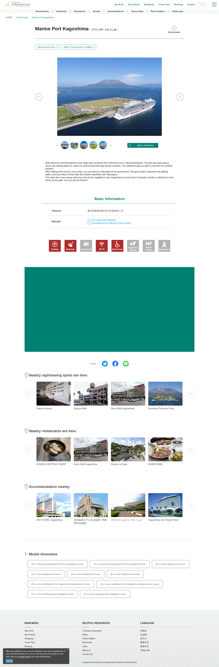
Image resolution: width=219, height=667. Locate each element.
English (143, 634)
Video (85, 634)
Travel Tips (30, 642)
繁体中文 (144, 642)
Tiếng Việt (145, 650)
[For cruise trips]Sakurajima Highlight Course (53, 594)
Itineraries (61, 11)
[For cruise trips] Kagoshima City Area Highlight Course (57, 564)
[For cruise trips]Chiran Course (85, 574)
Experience (80, 11)
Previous (38, 96)
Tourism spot (22, 17)
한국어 (143, 638)
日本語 (143, 631)
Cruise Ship (137, 11)
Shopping (29, 638)
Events (96, 11)
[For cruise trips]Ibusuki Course (170, 564)
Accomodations (116, 11)
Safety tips (177, 11)
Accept (9, 661)
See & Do (29, 631)
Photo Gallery (158, 11)
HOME (9, 17)
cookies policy (24, 656)
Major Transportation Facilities (78, 47)
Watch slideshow (145, 145)
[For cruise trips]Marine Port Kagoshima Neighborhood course (61, 584)
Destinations (42, 11)
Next (180, 96)
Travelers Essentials (91, 631)
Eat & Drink (30, 634)
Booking (28, 646)
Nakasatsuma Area (46, 47)
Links (84, 646)
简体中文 (144, 646)
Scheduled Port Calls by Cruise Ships (111, 223)
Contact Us (87, 654)
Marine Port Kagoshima (43, 17)
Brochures (87, 642)
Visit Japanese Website (103, 220)
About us (86, 650)
